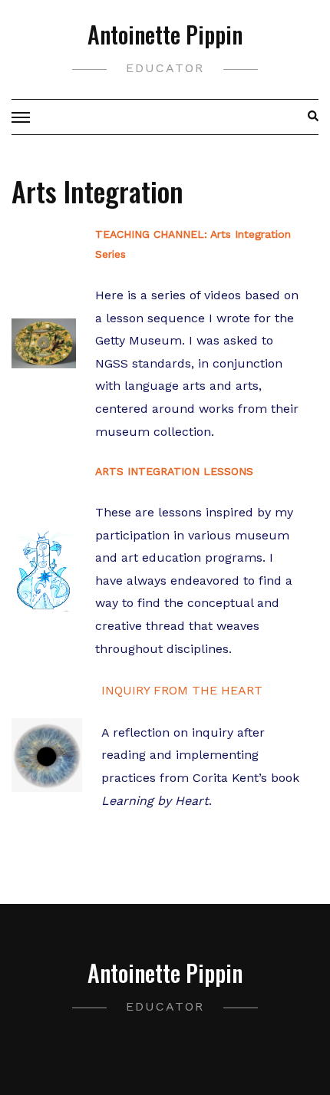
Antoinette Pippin (165, 34)
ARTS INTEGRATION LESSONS (174, 471)
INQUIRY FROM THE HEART (181, 690)
